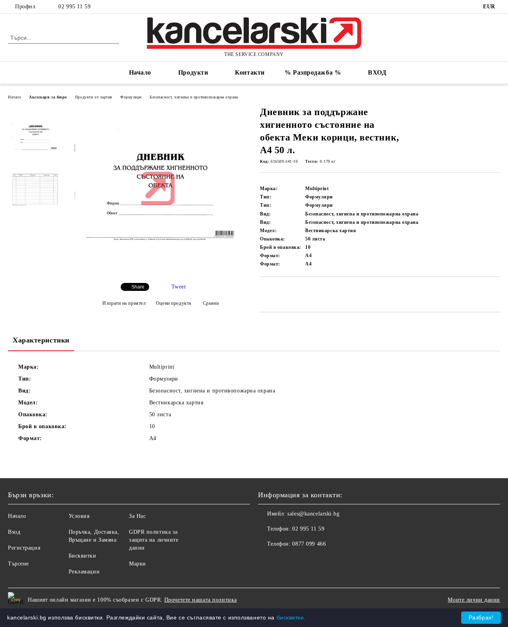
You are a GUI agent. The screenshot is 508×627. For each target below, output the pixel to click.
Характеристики (41, 340)
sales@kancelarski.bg (313, 514)
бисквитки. (291, 617)
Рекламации (84, 572)
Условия (79, 516)
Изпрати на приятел (124, 303)
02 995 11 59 (74, 7)
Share (137, 287)
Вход (14, 532)
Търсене (18, 564)
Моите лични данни (474, 600)
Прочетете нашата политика (200, 600)
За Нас (137, 516)
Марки (137, 564)
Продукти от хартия (93, 97)
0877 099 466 (309, 544)
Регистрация (24, 548)
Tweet (178, 287)
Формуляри (131, 97)
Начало (140, 72)
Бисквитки (82, 556)
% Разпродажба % (313, 72)
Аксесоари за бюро (48, 97)
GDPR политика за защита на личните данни (154, 540)
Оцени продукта (173, 303)
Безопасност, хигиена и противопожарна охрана (194, 97)
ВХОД (377, 72)
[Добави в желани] (275, 290)
